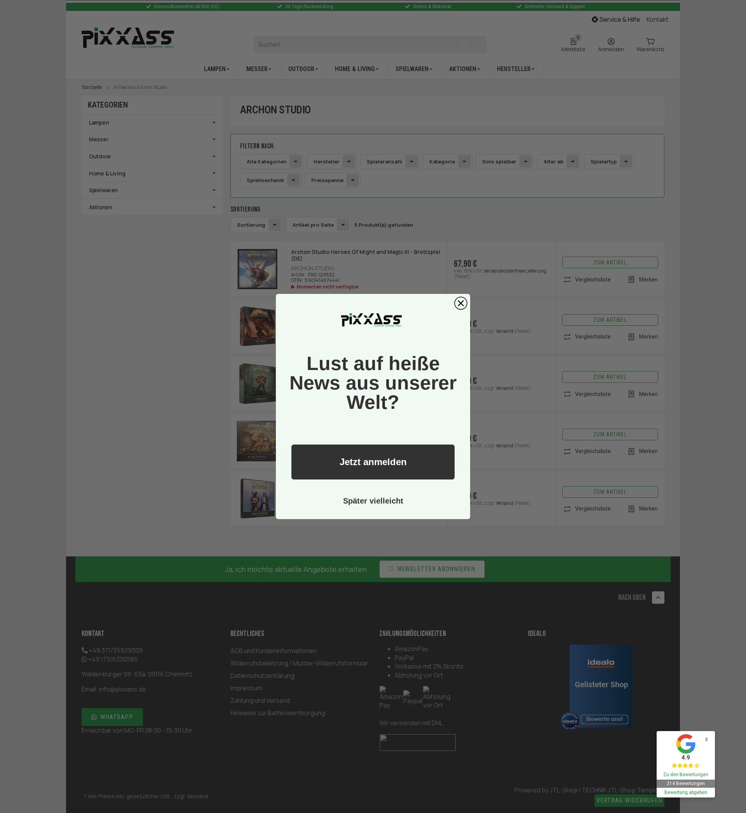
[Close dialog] (461, 303)
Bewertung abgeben (685, 792)
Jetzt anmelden (373, 462)
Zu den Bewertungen (685, 774)
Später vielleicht (373, 501)
